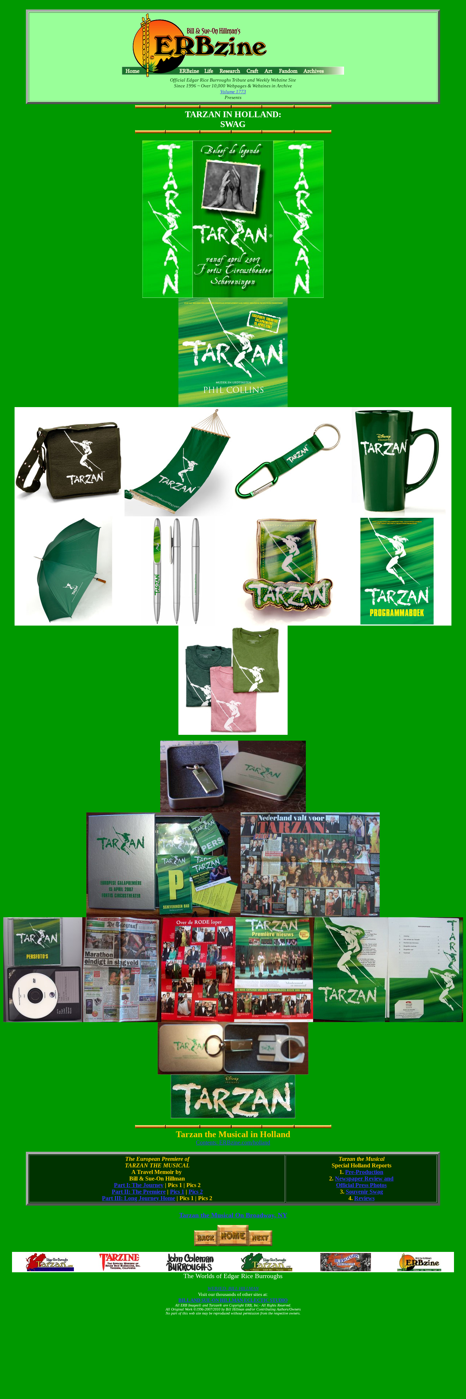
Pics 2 (196, 1192)
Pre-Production (364, 1172)
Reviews (364, 1198)
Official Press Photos (361, 1185)
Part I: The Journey (138, 1185)
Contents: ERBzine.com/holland (233, 1142)
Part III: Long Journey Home (138, 1198)
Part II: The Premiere (139, 1192)
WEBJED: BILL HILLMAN (233, 1288)
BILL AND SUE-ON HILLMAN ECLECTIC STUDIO (233, 1300)
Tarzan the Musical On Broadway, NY (233, 1215)
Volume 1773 (233, 91)
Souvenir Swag (364, 1192)
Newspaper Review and (364, 1178)
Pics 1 (177, 1192)
